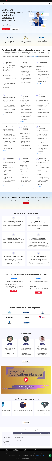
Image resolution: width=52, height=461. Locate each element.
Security (24, 453)
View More (27, 422)
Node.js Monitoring (7, 444)
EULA (12, 453)
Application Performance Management (7, 439)
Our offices (32, 455)
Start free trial (13, 290)
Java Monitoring (6, 441)
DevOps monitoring (8, 239)
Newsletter (19, 455)
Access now (26, 45)
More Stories (27, 361)
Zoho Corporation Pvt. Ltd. (24, 458)
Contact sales (25, 455)
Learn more (26, 202)
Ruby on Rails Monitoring (19, 437)
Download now (6, 29)
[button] (49, 409)
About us (7, 453)
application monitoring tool (42, 260)
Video (10, 344)
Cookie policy (43, 453)
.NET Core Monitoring (18, 440)
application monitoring (33, 56)
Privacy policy (36, 453)
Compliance (30, 453)
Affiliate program (12, 455)
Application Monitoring (7, 437)
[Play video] (26, 379)
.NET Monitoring (6, 442)
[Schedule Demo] (50, 455)
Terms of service (18, 453)
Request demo (15, 29)
